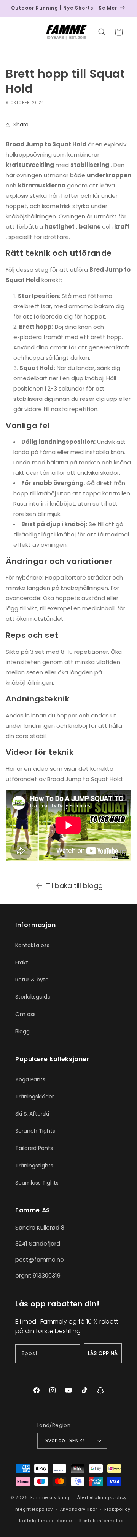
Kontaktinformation (102, 1521)
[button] (15, 32)
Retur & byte (32, 979)
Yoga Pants (30, 1079)
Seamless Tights (37, 1182)
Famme (39, 1497)
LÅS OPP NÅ (103, 1353)
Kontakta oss (32, 945)
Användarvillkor (78, 1509)
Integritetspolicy (33, 1509)
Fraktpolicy (117, 1509)
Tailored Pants (34, 1148)
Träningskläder (34, 1096)
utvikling (59, 1497)
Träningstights (34, 1165)
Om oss (25, 1014)
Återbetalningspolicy (102, 1497)
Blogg (22, 1031)
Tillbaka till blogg (74, 885)
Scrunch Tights (35, 1131)
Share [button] (21, 124)
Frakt (21, 962)
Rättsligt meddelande (45, 1521)
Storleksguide (33, 997)
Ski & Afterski (32, 1114)
